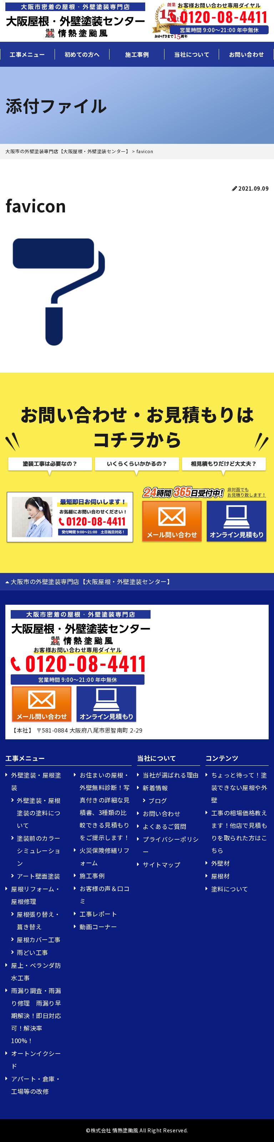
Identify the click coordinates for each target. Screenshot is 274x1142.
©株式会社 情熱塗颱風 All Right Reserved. (137, 1130)
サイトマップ (161, 864)
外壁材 (220, 863)
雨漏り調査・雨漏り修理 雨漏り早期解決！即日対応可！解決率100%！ (36, 1015)
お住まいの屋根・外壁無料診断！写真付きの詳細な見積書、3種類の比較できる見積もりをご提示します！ (105, 806)
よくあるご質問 (165, 826)
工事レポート (98, 913)
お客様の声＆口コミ (105, 894)
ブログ (157, 800)
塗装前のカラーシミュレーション (39, 850)
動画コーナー (98, 926)
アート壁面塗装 (38, 875)
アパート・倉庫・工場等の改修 (36, 1085)
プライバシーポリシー (171, 845)
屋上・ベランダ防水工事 (36, 971)
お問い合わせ (246, 54)
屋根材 (220, 875)
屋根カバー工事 (39, 939)
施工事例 (137, 54)
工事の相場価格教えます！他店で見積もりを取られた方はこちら (239, 831)
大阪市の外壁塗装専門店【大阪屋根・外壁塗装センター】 (91, 581)
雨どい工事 (32, 952)
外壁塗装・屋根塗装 (36, 781)
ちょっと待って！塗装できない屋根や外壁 (239, 787)
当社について (191, 54)
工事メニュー (27, 54)
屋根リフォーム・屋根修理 (36, 895)
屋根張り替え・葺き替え (39, 920)
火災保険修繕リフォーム (105, 856)
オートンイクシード (36, 1059)
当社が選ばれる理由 (171, 774)
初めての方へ (82, 54)
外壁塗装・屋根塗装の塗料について (39, 813)
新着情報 (155, 787)
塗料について (229, 888)
